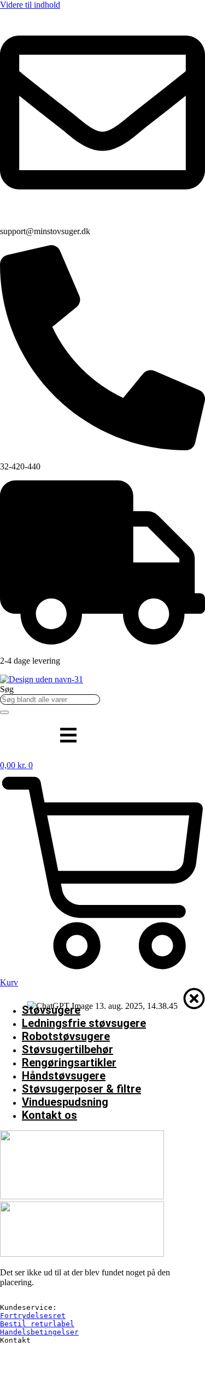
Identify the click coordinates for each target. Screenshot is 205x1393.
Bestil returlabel (37, 1324)
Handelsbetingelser (39, 1332)
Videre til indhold (30, 4)
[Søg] (4, 712)
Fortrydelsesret (33, 1315)
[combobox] (50, 699)
